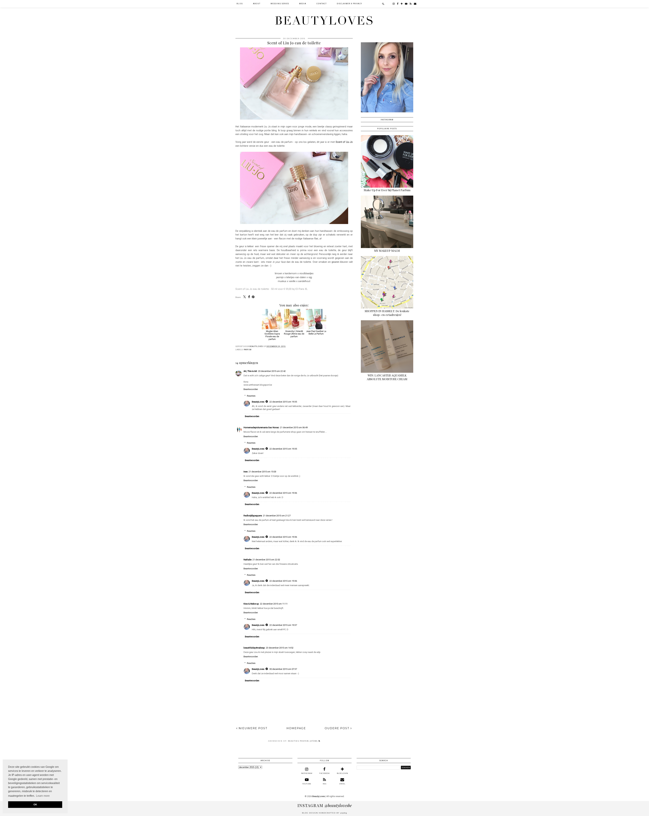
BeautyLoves (324, 21)
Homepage (296, 728)
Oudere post (338, 728)
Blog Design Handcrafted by (324, 813)
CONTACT (321, 4)
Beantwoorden (251, 389)
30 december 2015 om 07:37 (283, 669)
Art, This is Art (250, 371)
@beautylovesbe (324, 805)
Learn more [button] (43, 795)
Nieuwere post (253, 728)
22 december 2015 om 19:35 (283, 401)
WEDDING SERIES (280, 4)
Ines (246, 471)
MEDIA (302, 4)
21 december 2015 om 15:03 (262, 471)
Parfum (247, 350)
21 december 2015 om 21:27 (277, 515)
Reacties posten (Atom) (303, 741)
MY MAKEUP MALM (387, 250)
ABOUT (256, 4)
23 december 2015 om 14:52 (279, 647)
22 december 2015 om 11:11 (273, 603)
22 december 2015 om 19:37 (283, 625)
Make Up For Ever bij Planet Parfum (387, 190)
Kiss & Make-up (251, 603)
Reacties (251, 396)
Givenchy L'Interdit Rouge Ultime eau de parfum (294, 334)
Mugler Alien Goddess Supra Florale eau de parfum (272, 335)
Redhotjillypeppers (253, 515)
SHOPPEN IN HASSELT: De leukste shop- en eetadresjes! (387, 313)
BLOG (240, 4)
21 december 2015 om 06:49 (294, 427)
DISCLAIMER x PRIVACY (349, 4)
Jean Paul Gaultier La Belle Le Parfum (316, 332)
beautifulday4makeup (254, 647)
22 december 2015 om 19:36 (283, 493)
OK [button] (35, 804)
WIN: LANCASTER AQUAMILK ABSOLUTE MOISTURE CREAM (387, 377)
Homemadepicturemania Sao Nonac (261, 427)
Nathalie (247, 559)
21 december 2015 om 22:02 (266, 559)
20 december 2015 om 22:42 (272, 371)
